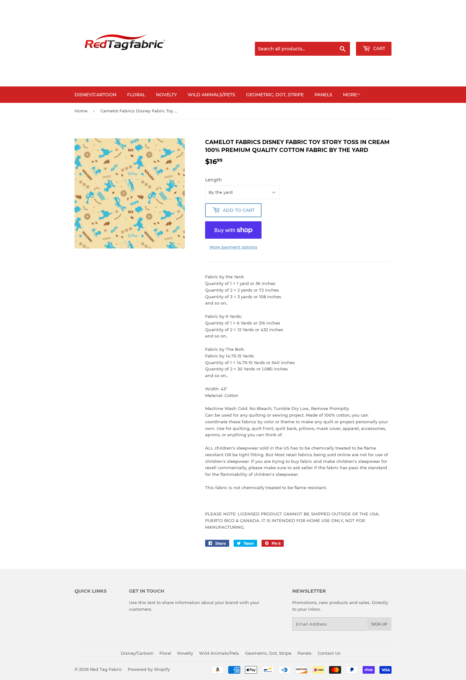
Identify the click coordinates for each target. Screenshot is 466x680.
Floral (136, 95)
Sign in (341, 34)
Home (80, 110)
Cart (378, 48)
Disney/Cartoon (95, 95)
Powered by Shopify (149, 669)
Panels (323, 95)
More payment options (233, 246)
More (350, 95)
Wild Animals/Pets (211, 95)
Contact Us (329, 653)
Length (213, 180)
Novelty (166, 95)
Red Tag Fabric (106, 669)
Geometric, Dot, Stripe (275, 95)
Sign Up (379, 624)
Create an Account (374, 34)
